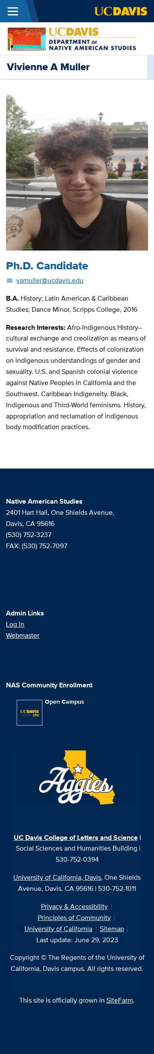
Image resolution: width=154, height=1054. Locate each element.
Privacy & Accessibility (74, 906)
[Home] (73, 38)
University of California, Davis (57, 877)
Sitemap (112, 929)
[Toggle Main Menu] (13, 11)
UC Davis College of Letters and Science (76, 837)
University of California (58, 929)
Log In (15, 624)
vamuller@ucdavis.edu (49, 280)
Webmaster (22, 635)
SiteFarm (120, 1000)
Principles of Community (74, 918)
